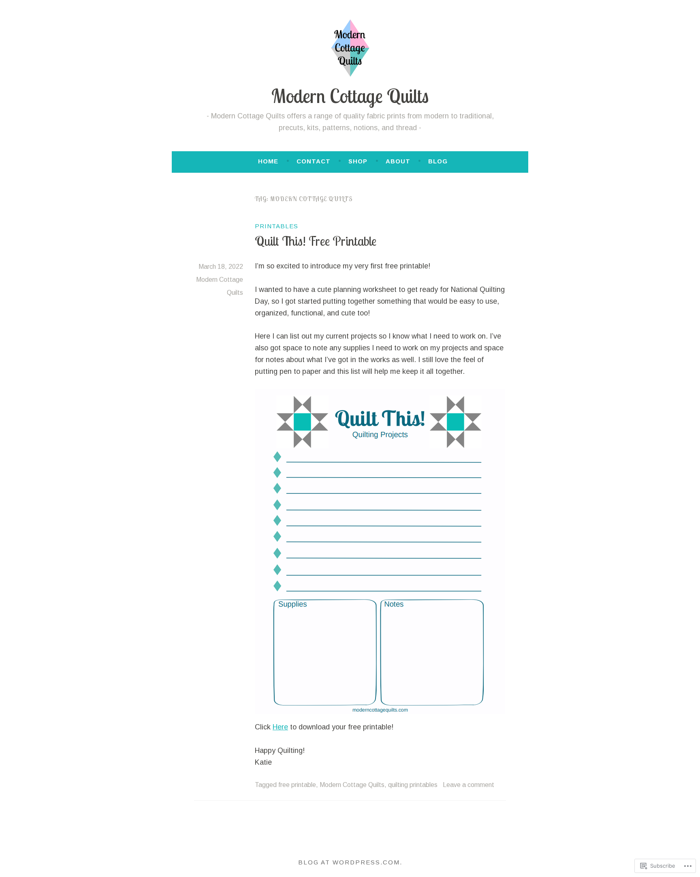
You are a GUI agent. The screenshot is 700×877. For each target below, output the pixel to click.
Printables (276, 226)
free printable (297, 784)
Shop (357, 161)
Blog (438, 161)
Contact (314, 161)
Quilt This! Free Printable (315, 241)
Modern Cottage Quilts (350, 96)
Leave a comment (468, 784)
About (398, 161)
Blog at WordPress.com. (350, 862)
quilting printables (413, 784)
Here (280, 727)
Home (268, 161)
